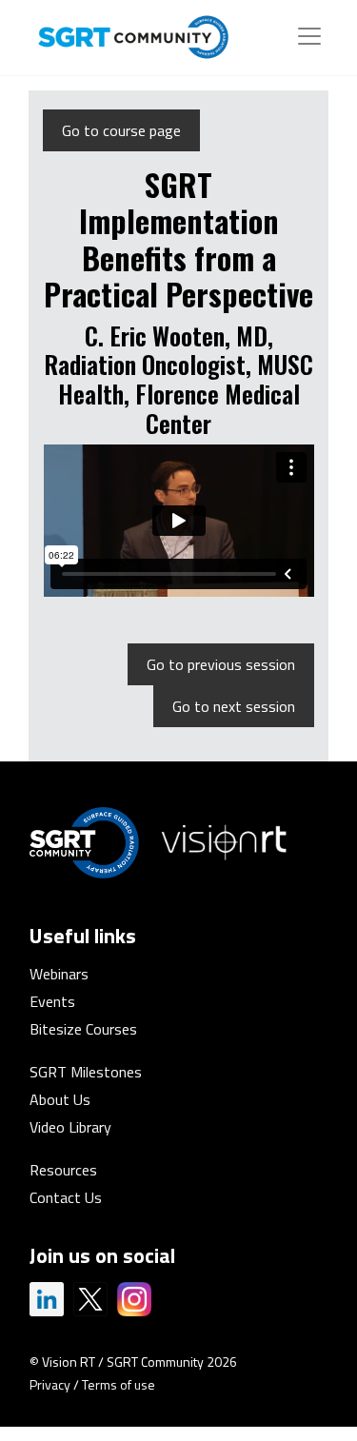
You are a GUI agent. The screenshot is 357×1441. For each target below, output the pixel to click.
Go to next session (233, 706)
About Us (60, 1099)
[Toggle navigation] (309, 36)
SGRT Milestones (86, 1071)
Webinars (59, 973)
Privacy (50, 1384)
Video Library (70, 1126)
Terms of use (118, 1384)
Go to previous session (221, 664)
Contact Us (66, 1197)
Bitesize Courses (83, 1028)
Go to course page (121, 130)
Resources (63, 1169)
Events (52, 1001)
